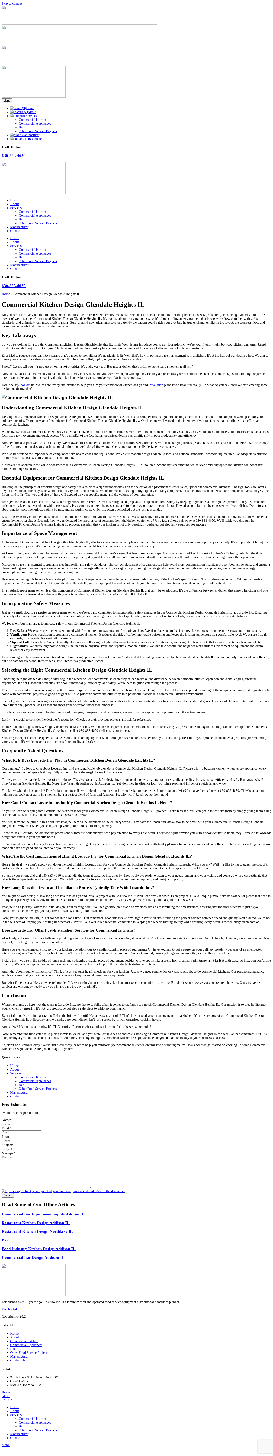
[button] (140, 1415)
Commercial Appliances (35, 215)
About (14, 204)
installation (156, 385)
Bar (21, 219)
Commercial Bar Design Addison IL (33, 1257)
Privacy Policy (109, 1316)
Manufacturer (19, 227)
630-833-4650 (14, 155)
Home (14, 200)
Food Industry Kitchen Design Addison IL (39, 1249)
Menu (6, 100)
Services (16, 208)
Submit (7, 1195)
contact (25, 385)
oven (198, 431)
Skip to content (12, 3)
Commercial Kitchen (33, 211)
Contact (15, 231)
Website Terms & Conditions (77, 1316)
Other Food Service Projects (38, 223)
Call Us (7, 1400)
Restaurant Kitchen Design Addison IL (36, 1223)
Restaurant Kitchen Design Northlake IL (37, 1231)
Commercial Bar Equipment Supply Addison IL (44, 1214)
